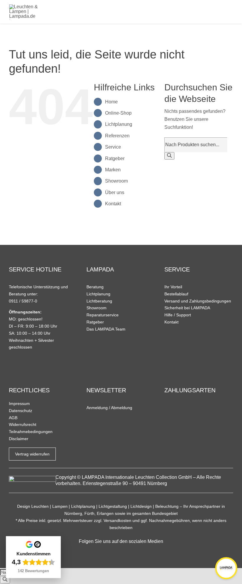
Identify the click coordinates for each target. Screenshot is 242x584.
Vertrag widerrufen (32, 454)
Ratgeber (115, 158)
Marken (113, 169)
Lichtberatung (99, 301)
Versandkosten (117, 520)
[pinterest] (130, 553)
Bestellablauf (176, 294)
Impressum (19, 403)
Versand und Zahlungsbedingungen (197, 301)
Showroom (116, 180)
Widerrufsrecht (22, 424)
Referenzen (117, 135)
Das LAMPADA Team (105, 329)
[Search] (169, 156)
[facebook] (112, 553)
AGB (13, 417)
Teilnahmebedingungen (31, 431)
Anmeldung (97, 407)
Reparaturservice (102, 315)
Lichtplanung (118, 124)
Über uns (114, 192)
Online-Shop (118, 113)
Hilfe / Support (177, 315)
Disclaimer (18, 438)
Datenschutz (20, 410)
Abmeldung (121, 407)
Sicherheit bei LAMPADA (187, 307)
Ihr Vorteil (173, 286)
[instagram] (121, 553)
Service (113, 146)
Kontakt (113, 203)
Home (111, 101)
